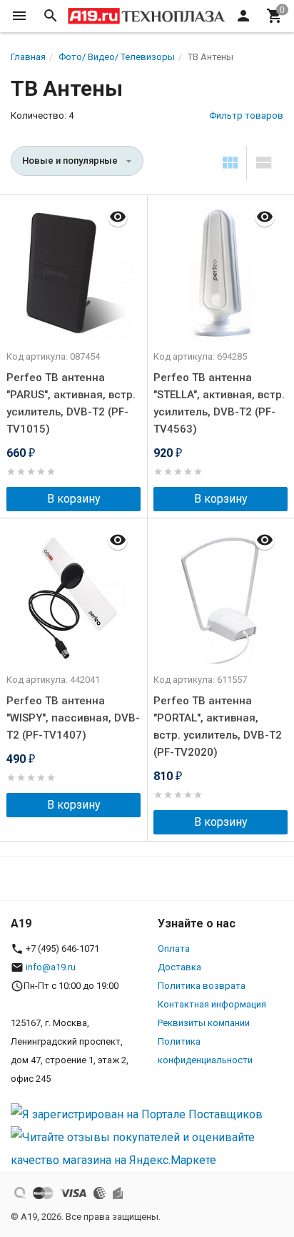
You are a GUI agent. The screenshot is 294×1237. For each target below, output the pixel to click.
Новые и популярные (70, 160)
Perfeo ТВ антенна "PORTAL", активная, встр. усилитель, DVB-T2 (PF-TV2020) (217, 726)
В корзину (74, 499)
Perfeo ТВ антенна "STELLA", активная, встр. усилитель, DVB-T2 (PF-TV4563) (219, 403)
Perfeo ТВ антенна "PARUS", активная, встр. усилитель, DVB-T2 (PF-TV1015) (71, 403)
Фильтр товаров (246, 115)
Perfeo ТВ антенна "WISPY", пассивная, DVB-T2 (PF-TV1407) (73, 717)
